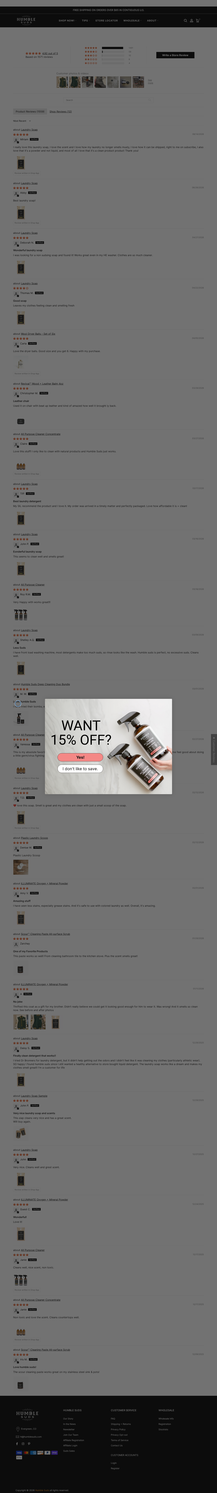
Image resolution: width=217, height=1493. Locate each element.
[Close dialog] (18, 703)
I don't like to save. (80, 768)
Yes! (80, 757)
